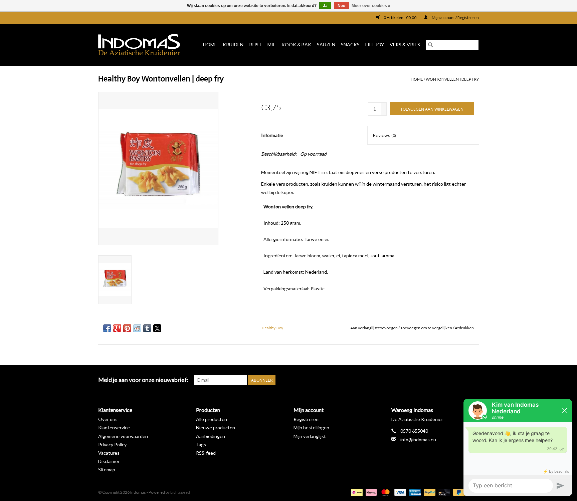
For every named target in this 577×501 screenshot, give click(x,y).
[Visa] (399, 491)
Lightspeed (180, 492)
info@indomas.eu (418, 439)
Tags (201, 444)
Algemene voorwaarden (123, 436)
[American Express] (414, 491)
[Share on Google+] (117, 328)
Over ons (108, 419)
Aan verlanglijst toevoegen (374, 327)
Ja (325, 5)
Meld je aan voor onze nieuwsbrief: (143, 379)
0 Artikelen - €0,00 (400, 17)
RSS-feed (206, 453)
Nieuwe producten (215, 427)
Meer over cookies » (371, 5)
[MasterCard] (384, 491)
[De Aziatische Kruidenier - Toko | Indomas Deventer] (141, 44)
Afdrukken (464, 327)
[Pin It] (127, 328)
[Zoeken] (430, 44)
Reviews (384, 135)
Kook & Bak (296, 44)
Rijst (255, 44)
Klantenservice (114, 427)
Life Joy (374, 44)
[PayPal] (428, 491)
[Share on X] (157, 328)
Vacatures (109, 453)
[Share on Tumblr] (147, 328)
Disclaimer (109, 461)
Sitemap (106, 469)
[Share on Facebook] (107, 328)
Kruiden (233, 44)
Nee (341, 5)
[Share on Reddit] (137, 328)
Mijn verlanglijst (310, 436)
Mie (271, 44)
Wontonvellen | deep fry (452, 79)
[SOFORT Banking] (370, 491)
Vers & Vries (405, 44)
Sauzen (326, 44)
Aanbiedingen (210, 436)
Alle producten (211, 419)
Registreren (306, 419)
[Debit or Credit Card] (443, 491)
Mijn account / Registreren (455, 17)
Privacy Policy (112, 444)
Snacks (350, 44)
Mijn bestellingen (311, 427)
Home (210, 44)
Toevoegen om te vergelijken (426, 327)
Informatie (272, 135)
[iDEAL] (356, 491)
